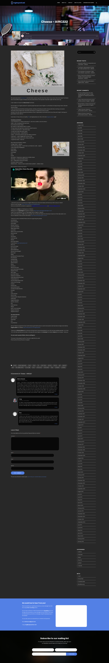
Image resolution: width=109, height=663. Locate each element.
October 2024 (81, 186)
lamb (13, 367)
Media (79, 557)
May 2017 (80, 433)
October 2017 (81, 419)
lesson (33, 367)
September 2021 (81, 288)
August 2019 (80, 358)
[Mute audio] (25, 36)
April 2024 (80, 202)
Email (12, 459)
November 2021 (81, 283)
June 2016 (80, 463)
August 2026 (80, 125)
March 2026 (80, 139)
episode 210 (23, 98)
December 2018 (81, 380)
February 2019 (81, 375)
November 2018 (81, 383)
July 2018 (80, 394)
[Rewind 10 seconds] (26, 36)
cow (38, 365)
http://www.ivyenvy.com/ (22, 243)
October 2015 (81, 486)
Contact (70, 2)
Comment (13, 436)
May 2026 (80, 133)
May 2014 (80, 530)
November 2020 (81, 316)
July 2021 (80, 294)
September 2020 (81, 322)
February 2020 (81, 341)
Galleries (80, 551)
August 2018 (80, 391)
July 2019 (80, 361)
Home (58, 2)
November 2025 (81, 150)
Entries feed (80, 578)
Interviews (80, 554)
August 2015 (80, 491)
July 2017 (80, 427)
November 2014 (81, 516)
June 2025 (80, 164)
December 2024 (81, 180)
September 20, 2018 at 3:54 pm (24, 414)
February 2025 (81, 175)
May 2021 (80, 300)
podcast (58, 24)
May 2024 (80, 200)
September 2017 (81, 422)
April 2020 (80, 336)
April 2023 (80, 236)
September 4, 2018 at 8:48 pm (24, 400)
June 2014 (80, 527)
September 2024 (81, 189)
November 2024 (81, 183)
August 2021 (80, 291)
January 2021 (81, 311)
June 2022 (80, 264)
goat (60, 365)
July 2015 (80, 494)
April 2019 (80, 369)
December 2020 (81, 313)
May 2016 (80, 466)
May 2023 (80, 233)
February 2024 (81, 208)
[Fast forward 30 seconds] (31, 36)
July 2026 (80, 127)
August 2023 (80, 225)
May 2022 (80, 266)
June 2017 (80, 430)
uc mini (79, 92)
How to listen (77, 2)
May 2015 (80, 499)
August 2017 (80, 425)
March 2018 (80, 405)
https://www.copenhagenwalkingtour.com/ (43, 210)
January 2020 (81, 344)
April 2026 (80, 136)
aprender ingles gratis (22, 365)
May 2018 (80, 400)
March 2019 (80, 372)
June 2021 (80, 297)
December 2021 (81, 280)
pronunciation (46, 367)
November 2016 (81, 449)
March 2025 (80, 172)
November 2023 (81, 216)
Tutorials (80, 565)
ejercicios (50, 365)
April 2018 (80, 402)
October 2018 (81, 386)
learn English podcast (20, 367)
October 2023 (81, 219)
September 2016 (81, 455)
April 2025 (80, 169)
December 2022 (81, 247)
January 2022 (81, 277)
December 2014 (81, 513)
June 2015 (80, 497)
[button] (96, 3)
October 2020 (81, 319)
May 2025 (80, 166)
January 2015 (81, 511)
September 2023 (81, 222)
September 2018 (81, 388)
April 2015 (80, 502)
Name (12, 452)
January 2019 (81, 377)
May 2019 (80, 366)
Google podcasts (50, 116)
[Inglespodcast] (18, 3)
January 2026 (81, 144)
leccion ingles (27, 367)
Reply (56, 394)
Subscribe (26, 38)
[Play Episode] (22, 36)
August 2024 (80, 191)
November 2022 (81, 250)
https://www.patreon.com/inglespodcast (31, 327)
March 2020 (80, 338)
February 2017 (81, 441)
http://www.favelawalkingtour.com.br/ (39, 215)
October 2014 (81, 519)
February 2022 (81, 275)
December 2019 (81, 347)
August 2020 (80, 325)
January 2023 (81, 244)
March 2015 (80, 505)
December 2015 (81, 480)
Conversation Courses (88, 2)
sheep (52, 367)
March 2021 (80, 305)
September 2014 (81, 522)
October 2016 (81, 452)
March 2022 (80, 272)
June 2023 (80, 230)
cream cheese (43, 365)
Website (12, 465)
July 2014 (80, 524)
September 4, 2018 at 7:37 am (22, 380)
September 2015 (81, 488)
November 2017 (81, 416)
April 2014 (80, 533)
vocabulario (57, 367)
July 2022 (80, 261)
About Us (64, 2)
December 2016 (81, 447)
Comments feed (81, 581)
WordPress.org (81, 584)
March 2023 (80, 239)
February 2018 (81, 408)
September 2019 (81, 355)
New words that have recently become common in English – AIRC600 (86, 105)
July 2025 (80, 161)
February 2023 (81, 241)
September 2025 (81, 155)
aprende (14, 365)
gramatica (64, 365)
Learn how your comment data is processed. (37, 476)
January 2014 (81, 541)
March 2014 (80, 536)
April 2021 (80, 302)
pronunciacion (39, 367)
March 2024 (80, 205)
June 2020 (80, 330)
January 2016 (81, 477)
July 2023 (80, 227)
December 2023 (81, 214)
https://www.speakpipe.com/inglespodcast (31, 204)
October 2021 (81, 286)
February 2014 (81, 538)
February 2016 (81, 474)
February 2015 (81, 508)
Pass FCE (80, 560)
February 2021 (81, 308)
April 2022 (80, 269)
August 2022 (80, 258)
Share (31, 38)
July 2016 (80, 461)
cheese (29, 365)
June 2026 (80, 130)
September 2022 (81, 255)
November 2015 (81, 483)
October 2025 (81, 152)
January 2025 (81, 177)
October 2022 (81, 252)
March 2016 (80, 472)
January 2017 (81, 444)
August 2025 (80, 158)
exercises (55, 365)
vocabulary (63, 367)
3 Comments (65, 24)
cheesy (34, 365)
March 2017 (80, 438)
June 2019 (80, 363)
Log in (79, 576)
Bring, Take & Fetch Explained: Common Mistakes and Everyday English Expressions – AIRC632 (86, 77)
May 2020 (80, 333)
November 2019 (81, 350)
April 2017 (80, 436)
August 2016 (80, 458)
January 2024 (81, 211)
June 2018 (80, 397)
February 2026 (81, 141)
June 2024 (80, 197)
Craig (52, 24)
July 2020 (80, 327)
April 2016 (80, 469)
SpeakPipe (46, 610)
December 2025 (81, 147)
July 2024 (80, 194)
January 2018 (81, 411)
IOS (28, 116)
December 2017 (81, 413)
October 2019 (81, 352)
